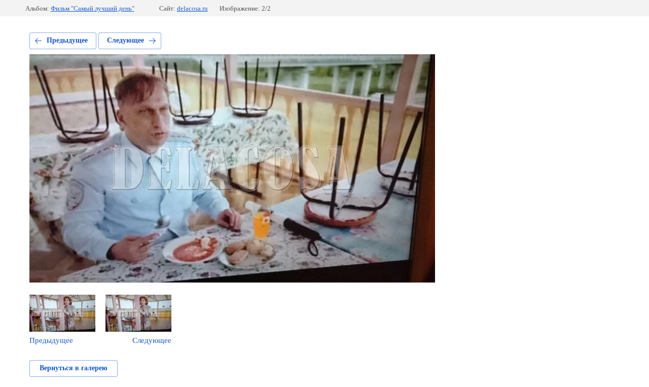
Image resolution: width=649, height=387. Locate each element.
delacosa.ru (192, 8)
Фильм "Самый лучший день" (92, 8)
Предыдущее (67, 40)
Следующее (125, 40)
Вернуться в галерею (73, 368)
